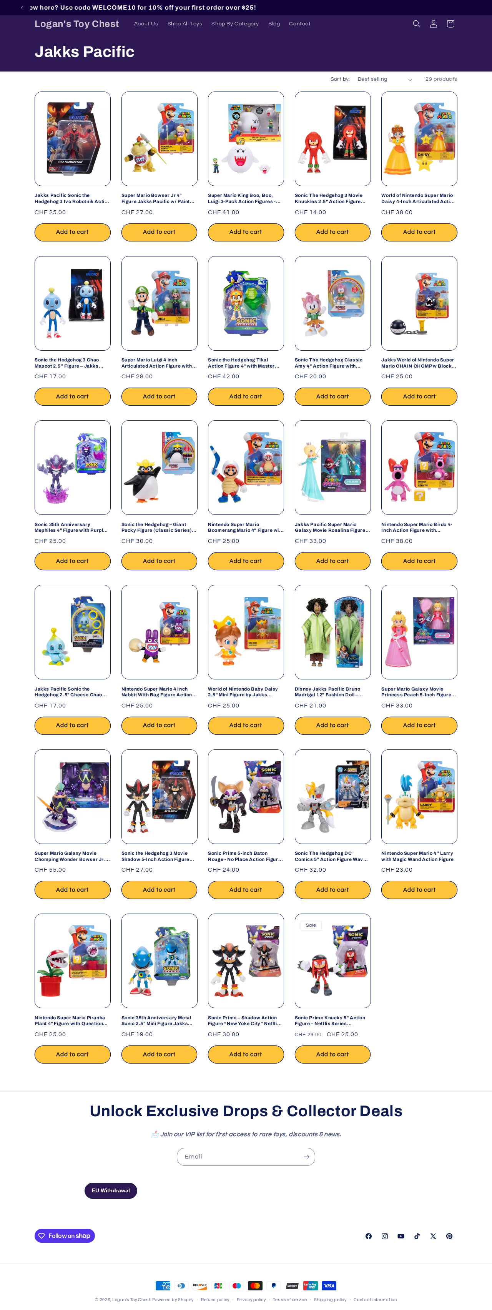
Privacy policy (251, 1299)
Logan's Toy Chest (131, 1300)
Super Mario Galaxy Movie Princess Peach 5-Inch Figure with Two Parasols (416, 692)
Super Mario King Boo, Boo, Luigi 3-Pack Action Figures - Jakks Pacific (242, 199)
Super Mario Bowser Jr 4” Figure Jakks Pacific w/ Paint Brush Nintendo (155, 199)
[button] (416, 23)
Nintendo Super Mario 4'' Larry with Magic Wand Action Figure (417, 856)
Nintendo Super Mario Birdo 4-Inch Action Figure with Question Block (416, 528)
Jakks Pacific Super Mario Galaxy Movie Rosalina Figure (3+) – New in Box (330, 528)
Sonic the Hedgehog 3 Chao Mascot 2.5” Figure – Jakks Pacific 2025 (67, 363)
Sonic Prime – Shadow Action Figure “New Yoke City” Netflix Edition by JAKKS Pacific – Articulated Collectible (244, 1021)
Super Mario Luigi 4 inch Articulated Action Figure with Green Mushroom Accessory (156, 363)
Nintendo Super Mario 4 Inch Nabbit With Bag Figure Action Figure (156, 692)
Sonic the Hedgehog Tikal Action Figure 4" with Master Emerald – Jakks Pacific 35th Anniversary (242, 363)
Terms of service (290, 1299)
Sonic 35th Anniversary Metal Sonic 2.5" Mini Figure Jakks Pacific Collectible (156, 1021)
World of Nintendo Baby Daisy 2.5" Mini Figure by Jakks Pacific (243, 692)
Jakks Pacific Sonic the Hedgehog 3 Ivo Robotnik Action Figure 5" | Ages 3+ (72, 199)
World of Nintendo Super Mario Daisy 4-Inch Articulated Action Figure (418, 199)
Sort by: (340, 79)
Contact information (375, 1299)
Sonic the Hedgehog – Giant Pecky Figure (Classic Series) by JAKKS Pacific (156, 528)
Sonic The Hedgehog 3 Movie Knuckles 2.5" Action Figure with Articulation (329, 199)
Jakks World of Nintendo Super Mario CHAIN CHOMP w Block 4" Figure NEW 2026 (417, 363)
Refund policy (215, 1299)
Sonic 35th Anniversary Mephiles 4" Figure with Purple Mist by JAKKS (70, 528)
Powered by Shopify (173, 1300)
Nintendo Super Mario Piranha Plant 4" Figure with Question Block (70, 1021)
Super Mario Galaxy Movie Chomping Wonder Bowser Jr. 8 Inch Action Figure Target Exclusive (72, 856)
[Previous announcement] (21, 7)
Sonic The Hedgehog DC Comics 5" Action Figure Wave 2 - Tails (332, 856)
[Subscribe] (306, 1157)
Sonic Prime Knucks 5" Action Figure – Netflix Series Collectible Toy (330, 1021)
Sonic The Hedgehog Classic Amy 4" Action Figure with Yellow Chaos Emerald (329, 363)
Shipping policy (330, 1299)
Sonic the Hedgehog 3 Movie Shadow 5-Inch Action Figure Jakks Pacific (155, 856)
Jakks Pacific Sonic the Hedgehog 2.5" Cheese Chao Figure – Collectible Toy (68, 692)
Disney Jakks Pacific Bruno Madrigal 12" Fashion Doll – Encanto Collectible (328, 692)
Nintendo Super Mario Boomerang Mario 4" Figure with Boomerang (246, 528)
